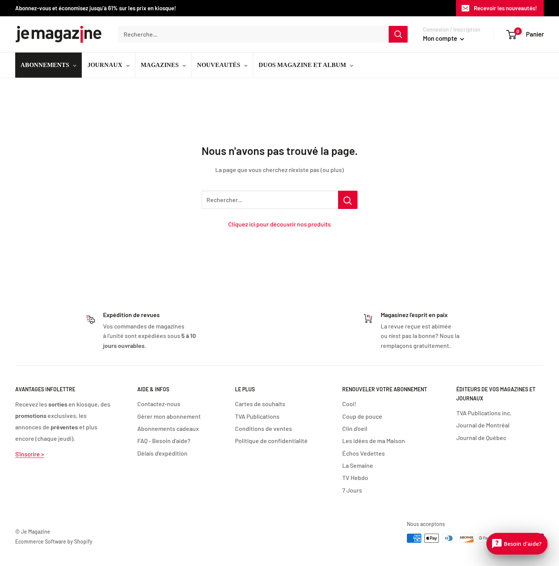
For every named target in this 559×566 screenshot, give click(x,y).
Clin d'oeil (354, 428)
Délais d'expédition (162, 453)
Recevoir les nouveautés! (505, 8)
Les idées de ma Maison (373, 440)
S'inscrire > (29, 454)
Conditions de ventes (263, 428)
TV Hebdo (355, 477)
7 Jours (352, 490)
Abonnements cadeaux (168, 428)
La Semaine (357, 465)
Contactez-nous (158, 403)
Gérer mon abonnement (169, 416)
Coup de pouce (362, 416)
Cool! (349, 403)
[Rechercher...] (347, 200)
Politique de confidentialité (271, 440)
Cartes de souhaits (260, 403)
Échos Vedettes (363, 453)
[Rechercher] (398, 34)
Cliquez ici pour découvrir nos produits (279, 224)
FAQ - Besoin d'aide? (164, 440)
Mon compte (440, 38)
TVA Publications (257, 416)
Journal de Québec (481, 437)
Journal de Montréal (483, 425)
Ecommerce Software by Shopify (53, 541)
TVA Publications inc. (483, 412)
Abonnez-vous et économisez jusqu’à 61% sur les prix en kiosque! (95, 8)
